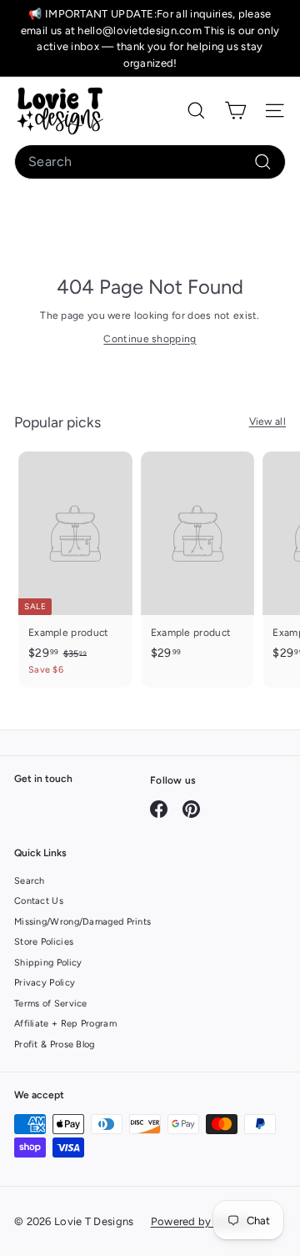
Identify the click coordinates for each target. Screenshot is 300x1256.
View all (267, 421)
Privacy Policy (44, 982)
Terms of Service (51, 1003)
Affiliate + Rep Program (65, 1023)
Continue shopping (149, 339)
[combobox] (150, 161)
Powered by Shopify (202, 1221)
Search (29, 880)
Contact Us (38, 900)
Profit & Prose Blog (54, 1044)
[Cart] (235, 110)
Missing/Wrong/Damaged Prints (82, 921)
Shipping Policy (48, 962)
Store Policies (43, 941)
